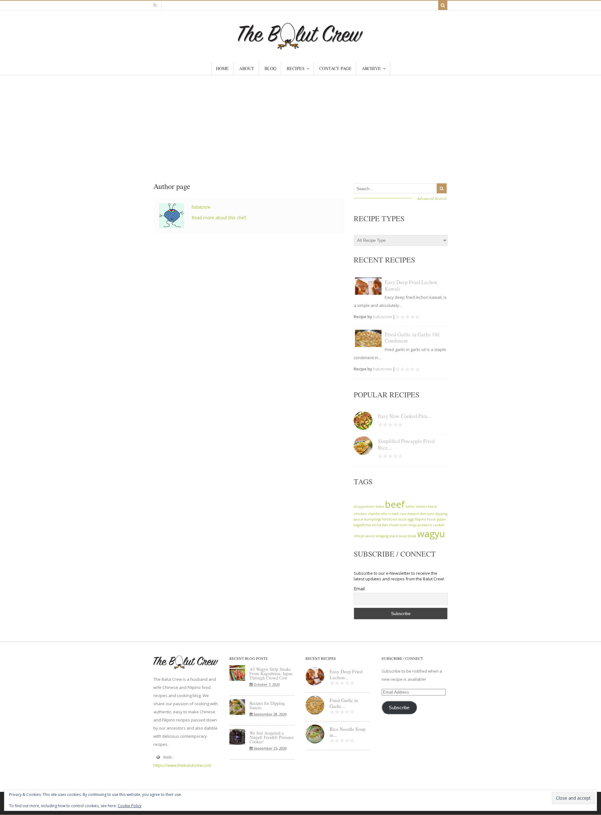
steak (412, 536)
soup (403, 536)
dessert (413, 514)
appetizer (366, 506)
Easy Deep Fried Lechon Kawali (411, 285)
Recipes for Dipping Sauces (267, 705)
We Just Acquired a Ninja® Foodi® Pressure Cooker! (271, 737)
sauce (370, 536)
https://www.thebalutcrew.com (182, 765)
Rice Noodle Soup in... (348, 732)
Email (359, 589)
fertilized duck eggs (398, 519)
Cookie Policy (129, 805)
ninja (412, 525)
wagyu (431, 533)
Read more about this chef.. (220, 218)
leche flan (380, 525)
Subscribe (399, 707)
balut (380, 506)
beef (395, 504)
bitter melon (416, 506)
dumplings (372, 519)
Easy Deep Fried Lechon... (346, 674)
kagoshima (362, 525)
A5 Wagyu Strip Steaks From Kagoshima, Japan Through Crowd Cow (270, 673)
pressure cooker (431, 525)
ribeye (359, 536)
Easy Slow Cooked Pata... (404, 416)
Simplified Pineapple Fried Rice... (406, 444)
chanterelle (377, 514)
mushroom (398, 525)
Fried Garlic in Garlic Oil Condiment (412, 337)
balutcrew (201, 206)
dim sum (427, 514)
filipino (420, 519)
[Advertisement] (300, 122)
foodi (431, 519)
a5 (355, 506)
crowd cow (397, 514)
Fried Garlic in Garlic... (344, 703)
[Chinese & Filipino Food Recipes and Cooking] (300, 46)
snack (393, 536)
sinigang (382, 536)
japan (441, 519)
